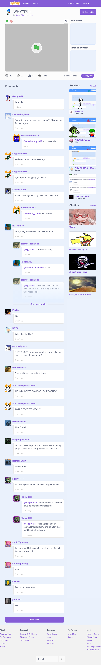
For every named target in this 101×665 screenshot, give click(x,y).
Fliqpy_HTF (18, 478)
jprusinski (17, 599)
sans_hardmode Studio (80, 294)
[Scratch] (15, 3)
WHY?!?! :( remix (82, 140)
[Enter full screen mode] (66, 21)
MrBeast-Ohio (19, 421)
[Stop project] (11, 21)
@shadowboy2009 (33, 141)
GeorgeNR (17, 96)
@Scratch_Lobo (32, 213)
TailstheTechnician (30, 243)
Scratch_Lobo (19, 189)
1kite (76, 142)
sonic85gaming (20, 542)
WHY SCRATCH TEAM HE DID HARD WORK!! (85, 168)
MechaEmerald (19, 367)
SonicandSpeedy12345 (24, 385)
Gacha (72, 227)
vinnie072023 (80, 198)
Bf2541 (15, 328)
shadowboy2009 (20, 114)
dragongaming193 (21, 439)
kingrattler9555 (19, 153)
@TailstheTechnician (34, 267)
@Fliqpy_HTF (30, 502)
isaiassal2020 (19, 460)
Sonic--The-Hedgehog (24, 15)
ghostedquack (19, 346)
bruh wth (79, 112)
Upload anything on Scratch (80, 249)
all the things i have (78, 272)
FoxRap (16, 310)
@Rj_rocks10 (30, 249)
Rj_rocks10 (18, 225)
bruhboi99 (79, 114)
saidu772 (16, 581)
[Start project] (7, 21)
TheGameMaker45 (30, 135)
